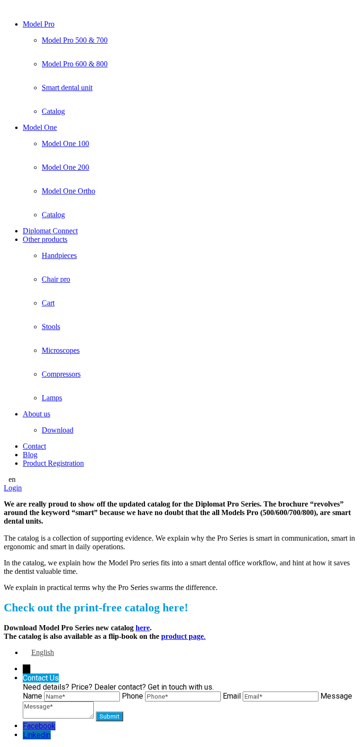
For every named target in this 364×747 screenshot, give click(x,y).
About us (36, 414)
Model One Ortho (68, 191)
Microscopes (61, 350)
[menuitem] (38, 652)
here (143, 628)
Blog (30, 455)
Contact (34, 446)
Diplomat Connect (50, 231)
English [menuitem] (42, 652)
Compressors (61, 374)
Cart (48, 303)
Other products (45, 239)
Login (13, 488)
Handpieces (59, 255)
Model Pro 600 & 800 (75, 64)
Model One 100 (65, 143)
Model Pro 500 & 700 (75, 40)
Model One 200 (65, 167)
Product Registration (53, 463)
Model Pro (39, 24)
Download (57, 430)
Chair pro (56, 279)
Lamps (52, 398)
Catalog (53, 111)
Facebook (39, 725)
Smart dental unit (67, 87)
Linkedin (37, 734)
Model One (40, 127)
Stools (51, 327)
